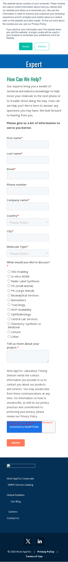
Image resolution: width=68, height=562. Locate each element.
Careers (13, 511)
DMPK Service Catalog (20, 484)
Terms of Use (34, 556)
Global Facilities (16, 495)
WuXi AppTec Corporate (20, 478)
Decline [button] (42, 46)
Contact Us (13, 518)
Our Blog (16, 501)
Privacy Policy (45, 551)
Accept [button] (25, 46)
